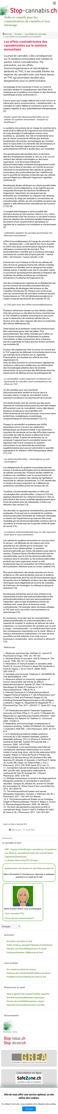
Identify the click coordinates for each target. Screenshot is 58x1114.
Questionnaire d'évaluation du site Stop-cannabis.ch (29, 868)
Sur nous (11, 969)
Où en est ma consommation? (19, 918)
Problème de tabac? (41, 973)
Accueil (10, 941)
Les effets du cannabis (15, 853)
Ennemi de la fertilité (16, 1001)
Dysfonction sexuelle (35, 1005)
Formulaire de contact (25, 969)
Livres (15, 1032)
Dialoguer (11, 952)
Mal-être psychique (16, 997)
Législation (10, 856)
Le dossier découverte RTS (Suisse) (21, 860)
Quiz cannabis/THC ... (15, 913)
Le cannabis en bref (22, 941)
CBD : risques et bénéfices (17, 849)
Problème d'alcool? (16, 976)
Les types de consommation (39, 853)
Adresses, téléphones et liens (29, 952)
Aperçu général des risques (19, 994)
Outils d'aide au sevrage (18, 945)
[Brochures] (8, 1025)
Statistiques (20, 856)
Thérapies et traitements (40, 945)
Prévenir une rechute (16, 948)
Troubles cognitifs (40, 994)
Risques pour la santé (36, 948)
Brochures (7, 1032)
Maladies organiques (35, 997)
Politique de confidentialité (19, 973)
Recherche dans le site (35, 976)
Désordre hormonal (16, 1005)
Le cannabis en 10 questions (43, 849)
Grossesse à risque (35, 1001)
